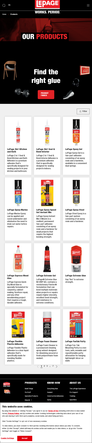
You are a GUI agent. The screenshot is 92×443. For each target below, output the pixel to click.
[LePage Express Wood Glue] (18, 274)
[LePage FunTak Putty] (76, 337)
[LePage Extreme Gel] (47, 274)
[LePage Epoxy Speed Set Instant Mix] (47, 209)
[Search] (3, 5)
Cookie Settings (7, 438)
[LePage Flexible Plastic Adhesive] (18, 337)
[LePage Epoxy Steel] (76, 209)
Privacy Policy (13, 413)
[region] (46, 422)
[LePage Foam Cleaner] (47, 337)
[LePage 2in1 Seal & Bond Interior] (47, 146)
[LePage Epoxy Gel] (76, 146)
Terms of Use (53, 411)
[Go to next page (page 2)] (56, 367)
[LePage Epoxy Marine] (18, 209)
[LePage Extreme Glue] (76, 274)
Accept (25, 438)
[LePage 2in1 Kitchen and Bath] (18, 146)
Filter (84, 111)
